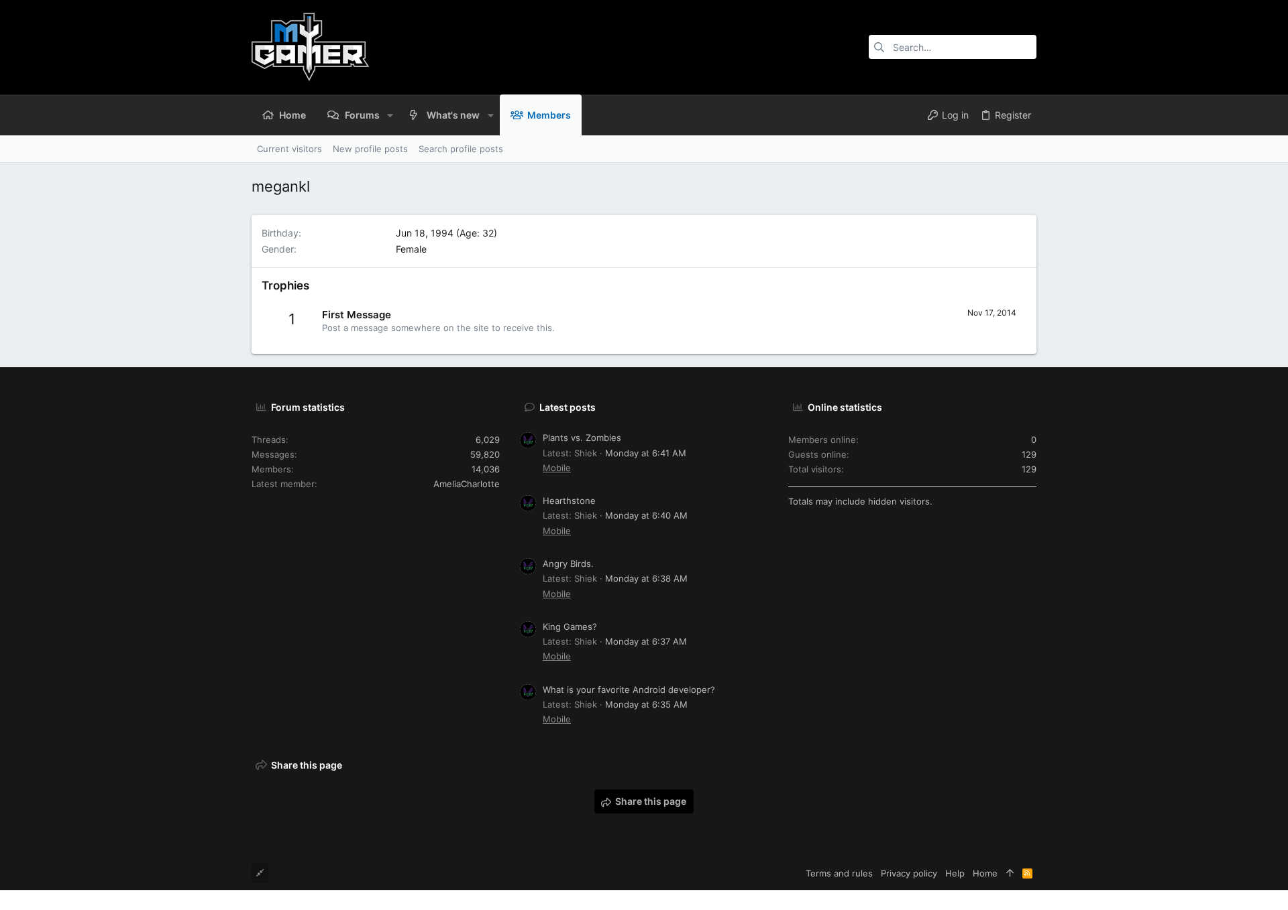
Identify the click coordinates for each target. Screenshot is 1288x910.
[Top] (1010, 873)
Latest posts (567, 407)
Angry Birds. (568, 563)
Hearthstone (569, 500)
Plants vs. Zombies (582, 437)
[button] (390, 114)
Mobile (557, 467)
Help (955, 873)
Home (985, 873)
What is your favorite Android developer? (629, 689)
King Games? (570, 626)
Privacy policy (909, 873)
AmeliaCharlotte (466, 483)
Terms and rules (839, 873)
